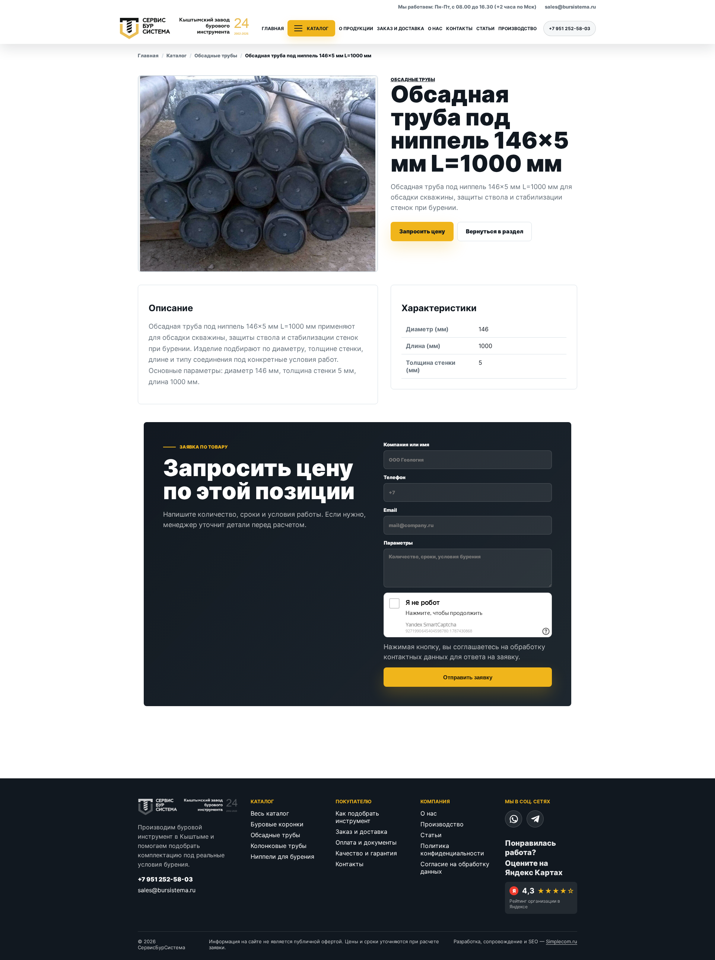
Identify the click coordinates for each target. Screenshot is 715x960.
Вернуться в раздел (494, 231)
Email (390, 510)
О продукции (356, 28)
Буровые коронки (277, 824)
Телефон (395, 477)
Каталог (176, 55)
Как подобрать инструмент (357, 817)
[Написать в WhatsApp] (513, 818)
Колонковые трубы (278, 845)
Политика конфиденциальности (452, 849)
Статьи (485, 28)
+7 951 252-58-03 (569, 28)
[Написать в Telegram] (535, 818)
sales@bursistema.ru (570, 7)
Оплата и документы (366, 842)
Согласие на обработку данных (454, 867)
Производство (517, 28)
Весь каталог (270, 813)
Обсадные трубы (215, 55)
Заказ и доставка (400, 28)
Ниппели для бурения (282, 856)
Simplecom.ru (561, 941)
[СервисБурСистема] (184, 28)
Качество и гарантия (366, 853)
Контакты (459, 28)
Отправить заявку (467, 677)
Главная (273, 28)
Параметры (398, 543)
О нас (435, 28)
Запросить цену (422, 231)
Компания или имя (406, 444)
